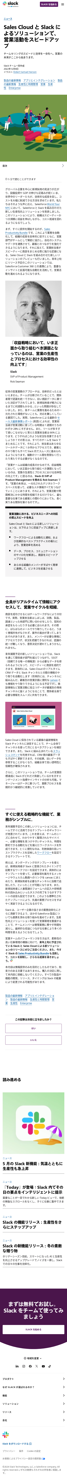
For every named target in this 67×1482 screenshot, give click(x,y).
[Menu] (62, 4)
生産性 (14, 1003)
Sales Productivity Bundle (33, 953)
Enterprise (15, 88)
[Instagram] (23, 1367)
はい (33, 1028)
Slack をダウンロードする (15, 1443)
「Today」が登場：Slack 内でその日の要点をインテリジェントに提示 (33, 1190)
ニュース (8, 18)
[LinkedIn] (17, 1367)
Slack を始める (49, 4)
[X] (36, 1367)
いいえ (33, 1039)
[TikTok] (49, 1367)
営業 (43, 84)
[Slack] (10, 4)
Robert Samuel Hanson (24, 71)
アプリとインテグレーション (39, 80)
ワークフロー (44, 852)
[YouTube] (43, 1367)
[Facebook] (30, 1367)
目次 (4, 165)
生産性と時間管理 (28, 84)
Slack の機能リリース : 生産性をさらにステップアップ (32, 1225)
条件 (21, 1451)
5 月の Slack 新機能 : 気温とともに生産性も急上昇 (33, 1166)
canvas (54, 680)
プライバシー (8, 1451)
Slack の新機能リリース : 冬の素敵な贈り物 (32, 1248)
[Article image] (33, 1123)
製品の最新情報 (12, 80)
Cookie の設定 (34, 1451)
